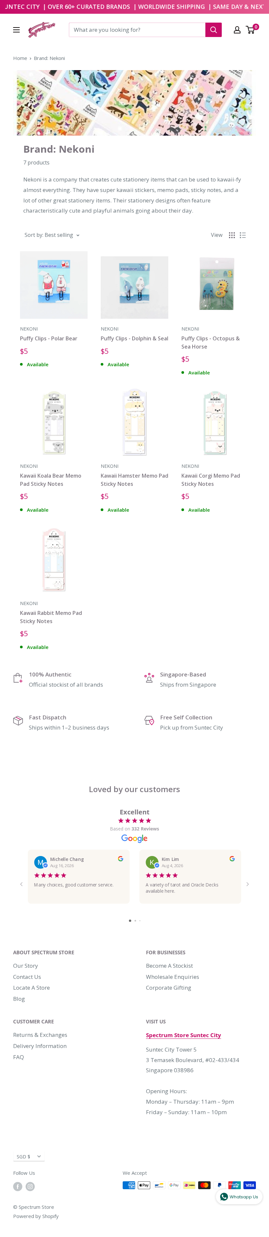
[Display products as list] (243, 235)
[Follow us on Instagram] (30, 1186)
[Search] (213, 30)
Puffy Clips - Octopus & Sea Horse (210, 342)
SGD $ (23, 1156)
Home (20, 58)
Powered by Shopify (36, 1216)
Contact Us (27, 976)
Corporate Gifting (168, 987)
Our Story (25, 965)
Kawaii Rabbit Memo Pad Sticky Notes (51, 617)
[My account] (237, 29)
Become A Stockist (169, 965)
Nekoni (29, 329)
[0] (250, 30)
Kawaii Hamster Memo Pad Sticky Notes (134, 479)
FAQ (18, 1057)
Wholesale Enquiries (172, 976)
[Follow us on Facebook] (17, 1186)
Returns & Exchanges (40, 1034)
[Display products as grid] (232, 235)
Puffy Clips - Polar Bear (48, 338)
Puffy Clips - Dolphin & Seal (134, 338)
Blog (19, 998)
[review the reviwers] (120, 859)
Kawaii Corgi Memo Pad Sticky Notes (210, 479)
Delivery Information (40, 1046)
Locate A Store (31, 987)
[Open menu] (16, 29)
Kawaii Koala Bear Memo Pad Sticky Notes (50, 479)
